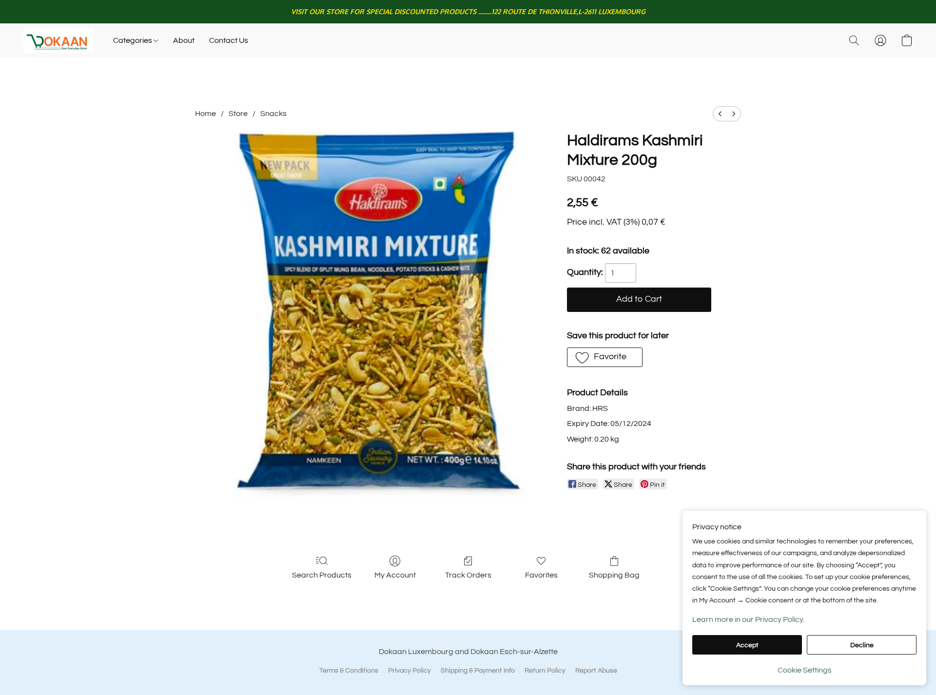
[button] (58, 40)
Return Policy (545, 670)
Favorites (541, 575)
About (184, 40)
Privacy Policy (409, 670)
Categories (133, 40)
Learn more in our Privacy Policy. (748, 619)
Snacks (273, 113)
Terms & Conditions (348, 670)
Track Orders (468, 575)
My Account (395, 575)
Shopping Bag (614, 575)
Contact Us (228, 40)
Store (238, 113)
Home (205, 113)
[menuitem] (720, 114)
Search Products (321, 575)
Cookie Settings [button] (805, 670)
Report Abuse (596, 670)
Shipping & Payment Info (478, 670)
